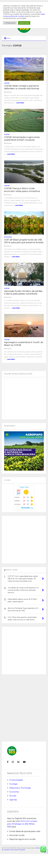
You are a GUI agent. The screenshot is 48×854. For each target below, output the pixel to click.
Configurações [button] (9, 23)
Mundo (12, 796)
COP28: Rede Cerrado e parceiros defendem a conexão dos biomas (21, 87)
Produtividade (16, 780)
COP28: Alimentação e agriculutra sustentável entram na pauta (22, 138)
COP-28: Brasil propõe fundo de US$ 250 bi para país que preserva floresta (23, 241)
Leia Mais (20, 103)
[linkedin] (18, 762)
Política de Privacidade (17, 850)
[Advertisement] (24, 540)
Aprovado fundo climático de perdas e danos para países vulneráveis (23, 292)
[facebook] (7, 762)
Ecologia (8, 237)
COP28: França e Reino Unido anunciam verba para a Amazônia (22, 189)
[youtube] (24, 762)
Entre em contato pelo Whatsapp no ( (22, 824)
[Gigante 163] (24, 32)
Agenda (13, 800)
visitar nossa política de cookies (24, 15)
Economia (14, 792)
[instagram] (13, 762)
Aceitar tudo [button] (24, 23)
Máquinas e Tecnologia (20, 788)
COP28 (6, 83)
